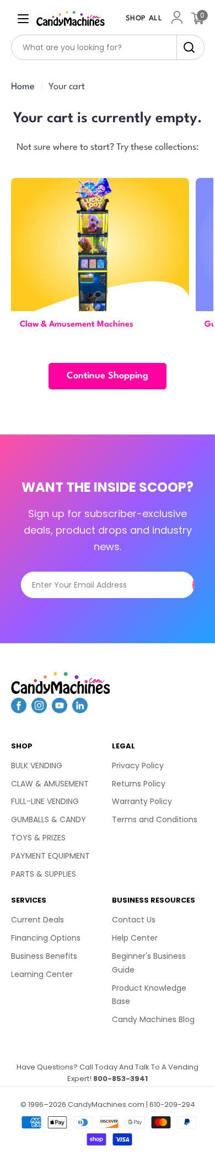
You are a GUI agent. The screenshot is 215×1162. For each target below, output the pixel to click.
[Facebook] (18, 710)
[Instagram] (39, 710)
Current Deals (37, 919)
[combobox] (108, 47)
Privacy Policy (138, 765)
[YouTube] (59, 710)
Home (23, 86)
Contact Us (133, 919)
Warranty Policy (142, 801)
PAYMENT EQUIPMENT (50, 855)
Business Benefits (44, 956)
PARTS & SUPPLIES (43, 873)
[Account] (176, 18)
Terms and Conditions (154, 819)
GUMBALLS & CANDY (48, 819)
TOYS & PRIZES (38, 837)
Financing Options (45, 937)
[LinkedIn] (80, 710)
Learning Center (42, 974)
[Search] (186, 47)
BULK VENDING (36, 765)
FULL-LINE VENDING (45, 801)
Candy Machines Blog (153, 1019)
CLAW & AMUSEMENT (50, 783)
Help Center (135, 937)
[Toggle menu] (23, 18)
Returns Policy (138, 783)
